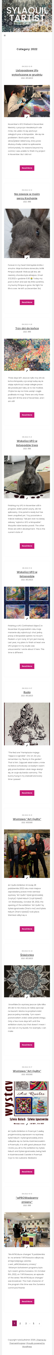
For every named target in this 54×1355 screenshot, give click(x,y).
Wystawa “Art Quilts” (27, 819)
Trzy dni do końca (27, 328)
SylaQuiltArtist (27, 14)
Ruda (27, 692)
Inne (29, 202)
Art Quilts (29, 78)
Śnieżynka (27, 955)
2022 (23, 78)
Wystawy (29, 822)
